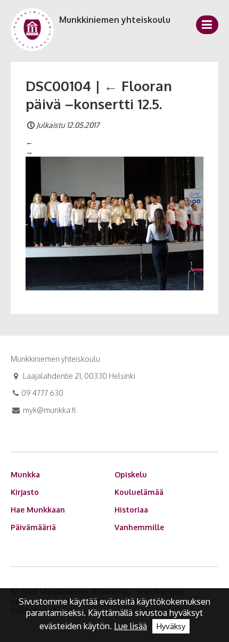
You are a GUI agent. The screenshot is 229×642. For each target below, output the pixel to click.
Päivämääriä (33, 527)
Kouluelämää (138, 492)
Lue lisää (130, 626)
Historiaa (131, 509)
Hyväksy (171, 626)
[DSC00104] (114, 222)
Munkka (25, 474)
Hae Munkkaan (38, 509)
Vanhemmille (139, 527)
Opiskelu (130, 474)
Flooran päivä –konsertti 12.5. (99, 94)
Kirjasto (25, 492)
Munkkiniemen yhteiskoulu (114, 19)
